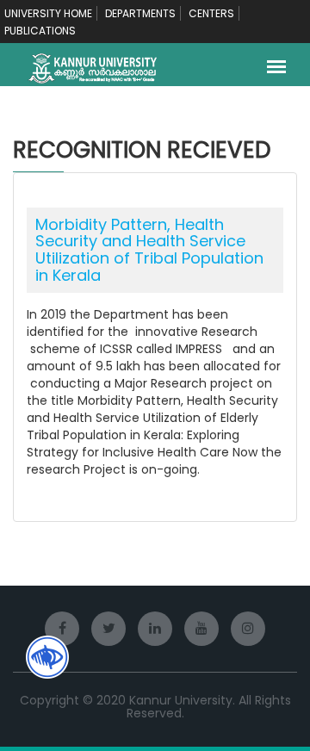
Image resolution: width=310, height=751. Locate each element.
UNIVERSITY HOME (48, 13)
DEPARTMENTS (140, 13)
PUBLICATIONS (40, 30)
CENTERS (211, 13)
